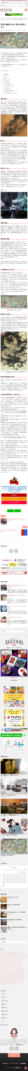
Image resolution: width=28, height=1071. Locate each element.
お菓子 (25, 955)
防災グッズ (9, 983)
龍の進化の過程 (6, 83)
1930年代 (9, 952)
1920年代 (3, 952)
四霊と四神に (6, 81)
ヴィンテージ (4, 974)
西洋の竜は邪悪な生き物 (8, 90)
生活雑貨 (3, 983)
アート (22, 30)
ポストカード (4, 971)
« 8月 (3, 886)
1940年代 (15, 952)
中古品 (9, 974)
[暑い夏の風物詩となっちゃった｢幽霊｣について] (4, 597)
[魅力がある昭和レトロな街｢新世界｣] (4, 922)
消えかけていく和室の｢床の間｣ (13, 904)
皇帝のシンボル (6, 78)
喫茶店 (8, 977)
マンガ (9, 971)
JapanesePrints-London (16, 372)
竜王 (4, 294)
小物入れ (18, 977)
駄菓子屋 (14, 983)
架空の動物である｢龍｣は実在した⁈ (7, 855)
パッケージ (18, 965)
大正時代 (13, 977)
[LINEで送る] (14, 510)
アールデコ (3, 962)
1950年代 (20, 952)
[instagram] (11, 551)
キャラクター (4, 965)
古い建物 (3, 796)
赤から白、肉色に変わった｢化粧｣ (14, 617)
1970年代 (9, 955)
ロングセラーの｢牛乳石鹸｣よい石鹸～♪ (9, 530)
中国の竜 (5, 191)
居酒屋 (22, 977)
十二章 (5, 189)
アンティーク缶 (16, 958)
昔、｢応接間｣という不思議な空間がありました (10, 815)
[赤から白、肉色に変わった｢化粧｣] (4, 620)
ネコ (14, 965)
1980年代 (15, 955)
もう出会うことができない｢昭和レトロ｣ (9, 795)
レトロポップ (22, 971)
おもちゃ (20, 955)
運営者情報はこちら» (20, 1044)
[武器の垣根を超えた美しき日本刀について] (4, 521)
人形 (14, 974)
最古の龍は (5, 74)
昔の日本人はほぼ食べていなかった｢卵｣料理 (16, 912)
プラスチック (15, 968)
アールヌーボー (11, 962)
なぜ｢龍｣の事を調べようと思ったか (10, 92)
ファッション (4, 968)
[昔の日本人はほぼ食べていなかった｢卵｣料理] (4, 914)
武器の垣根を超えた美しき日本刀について (16, 519)
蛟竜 (4, 258)
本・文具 (17, 30)
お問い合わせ (5, 1063)
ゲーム (9, 965)
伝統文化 (18, 974)
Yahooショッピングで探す (14, 502)
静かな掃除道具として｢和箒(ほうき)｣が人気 (9, 775)
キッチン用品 (18, 962)
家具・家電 (8, 796)
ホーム (4, 993)
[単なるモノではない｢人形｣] (4, 899)
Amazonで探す (14, 498)
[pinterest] (16, 551)
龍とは (5, 76)
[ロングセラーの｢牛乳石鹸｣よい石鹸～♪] (24, 532)
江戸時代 (20, 980)
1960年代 (3, 955)
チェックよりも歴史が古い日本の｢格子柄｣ (9, 835)
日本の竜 (5, 330)
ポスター (21, 968)
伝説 (25, 30)
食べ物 (4, 1017)
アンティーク (8, 958)
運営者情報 (23, 1063)
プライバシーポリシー (14, 1063)
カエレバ (16, 492)
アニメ (2, 958)
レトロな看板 (15, 971)
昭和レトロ (14, 980)
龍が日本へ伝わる (7, 88)
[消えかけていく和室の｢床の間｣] (4, 907)
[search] (26, 5)
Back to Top (14, 1055)
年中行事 (3, 980)
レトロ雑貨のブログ (17, 1067)
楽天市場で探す (14, 495)
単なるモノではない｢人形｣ (12, 897)
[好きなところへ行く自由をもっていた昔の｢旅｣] (4, 609)
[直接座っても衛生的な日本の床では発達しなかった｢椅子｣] (4, 930)
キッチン (5, 997)
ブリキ (9, 968)
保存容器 (3, 977)
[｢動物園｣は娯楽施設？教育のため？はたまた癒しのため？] (4, 588)
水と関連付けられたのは (8, 85)
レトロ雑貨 (4, 776)
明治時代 (8, 980)
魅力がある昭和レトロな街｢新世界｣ (14, 919)
